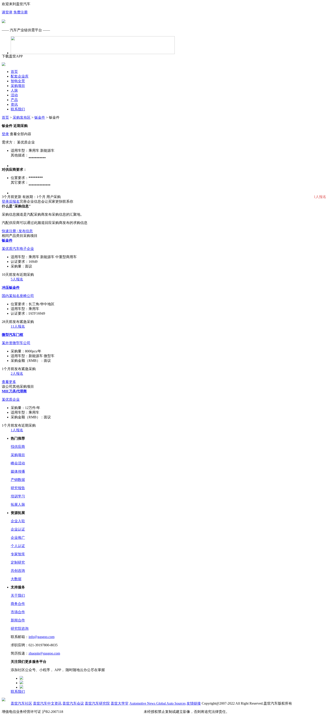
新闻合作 (18, 620)
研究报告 (18, 488)
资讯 (14, 104)
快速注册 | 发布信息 (17, 231)
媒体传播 (18, 471)
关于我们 (18, 595)
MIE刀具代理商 (14, 391)
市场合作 (18, 612)
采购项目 (18, 86)
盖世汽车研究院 (97, 703)
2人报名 (17, 373)
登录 (5, 134)
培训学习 (18, 496)
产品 (14, 100)
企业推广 (18, 537)
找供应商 (18, 447)
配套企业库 (20, 76)
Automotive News (142, 703)
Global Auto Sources (171, 703)
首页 (14, 72)
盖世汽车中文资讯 (47, 703)
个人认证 (18, 546)
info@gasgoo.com (41, 637)
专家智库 (18, 554)
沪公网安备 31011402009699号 (119, 712)
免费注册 (20, 12)
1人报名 (17, 430)
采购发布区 (22, 117)
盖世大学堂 (120, 703)
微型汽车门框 (12, 335)
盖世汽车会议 (73, 703)
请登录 (7, 12)
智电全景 (18, 81)
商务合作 (18, 604)
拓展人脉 (18, 504)
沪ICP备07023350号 (79, 712)
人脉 (14, 90)
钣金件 (39, 117)
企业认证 (18, 529)
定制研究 (18, 562)
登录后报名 (11, 201)
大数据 (16, 579)
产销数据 (18, 480)
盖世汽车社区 (21, 703)
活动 (14, 95)
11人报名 (18, 326)
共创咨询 (18, 571)
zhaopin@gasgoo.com (44, 653)
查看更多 (9, 382)
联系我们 (18, 109)
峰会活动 (18, 463)
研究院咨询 (20, 628)
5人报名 (17, 279)
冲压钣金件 (11, 287)
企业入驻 (18, 521)
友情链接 (194, 703)
